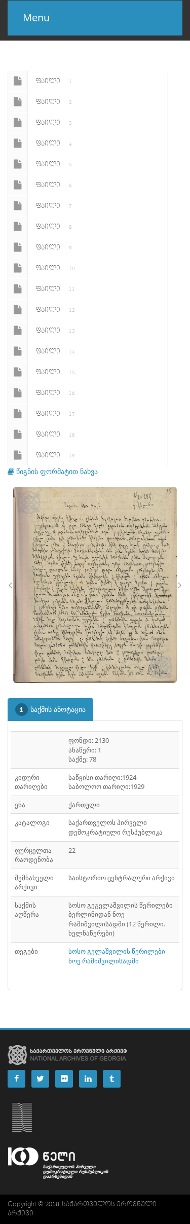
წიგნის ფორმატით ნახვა (56, 471)
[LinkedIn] (88, 1079)
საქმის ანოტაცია (58, 709)
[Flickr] (64, 1079)
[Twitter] (40, 1079)
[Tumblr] (112, 1079)
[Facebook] (16, 1079)
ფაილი (53, 81)
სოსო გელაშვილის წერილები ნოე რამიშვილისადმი (116, 956)
